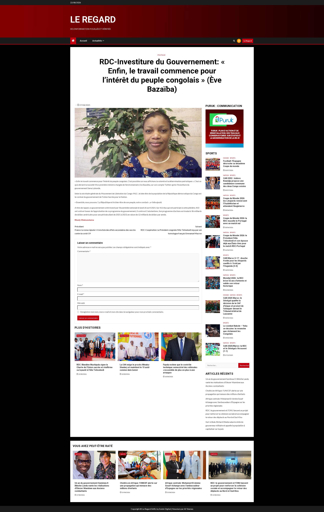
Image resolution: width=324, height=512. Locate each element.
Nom (80, 285)
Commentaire (83, 251)
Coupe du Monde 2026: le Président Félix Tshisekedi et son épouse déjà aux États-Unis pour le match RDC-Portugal (235, 240)
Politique (161, 55)
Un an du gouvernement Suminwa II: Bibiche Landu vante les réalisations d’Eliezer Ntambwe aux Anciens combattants (227, 382)
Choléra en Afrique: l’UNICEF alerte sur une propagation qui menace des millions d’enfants (138, 486)
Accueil (83, 41)
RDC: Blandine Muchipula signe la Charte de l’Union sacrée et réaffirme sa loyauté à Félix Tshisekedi (95, 367)
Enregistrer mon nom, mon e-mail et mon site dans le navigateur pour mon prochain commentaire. (122, 312)
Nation (226, 175)
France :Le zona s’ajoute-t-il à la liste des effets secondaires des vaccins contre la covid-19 (105, 230)
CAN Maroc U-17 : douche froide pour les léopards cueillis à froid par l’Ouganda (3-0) (235, 262)
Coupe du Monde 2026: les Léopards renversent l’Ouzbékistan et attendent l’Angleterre (235, 202)
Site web (81, 303)
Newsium (176, 509)
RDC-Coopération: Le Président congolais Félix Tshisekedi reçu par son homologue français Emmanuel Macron (171, 230)
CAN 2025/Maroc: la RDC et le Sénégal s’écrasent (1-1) (235, 348)
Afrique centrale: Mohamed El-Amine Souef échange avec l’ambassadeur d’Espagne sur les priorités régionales (225, 402)
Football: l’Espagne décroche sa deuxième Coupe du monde (234, 164)
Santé (123, 454)
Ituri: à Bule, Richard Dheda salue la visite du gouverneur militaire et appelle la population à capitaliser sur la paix (225, 425)
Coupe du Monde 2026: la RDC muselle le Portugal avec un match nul (235, 221)
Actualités (97, 41)
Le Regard (93, 19)
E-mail (80, 294)
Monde (226, 158)
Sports (232, 158)
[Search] (234, 40)
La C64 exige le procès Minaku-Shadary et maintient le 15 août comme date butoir (135, 367)
